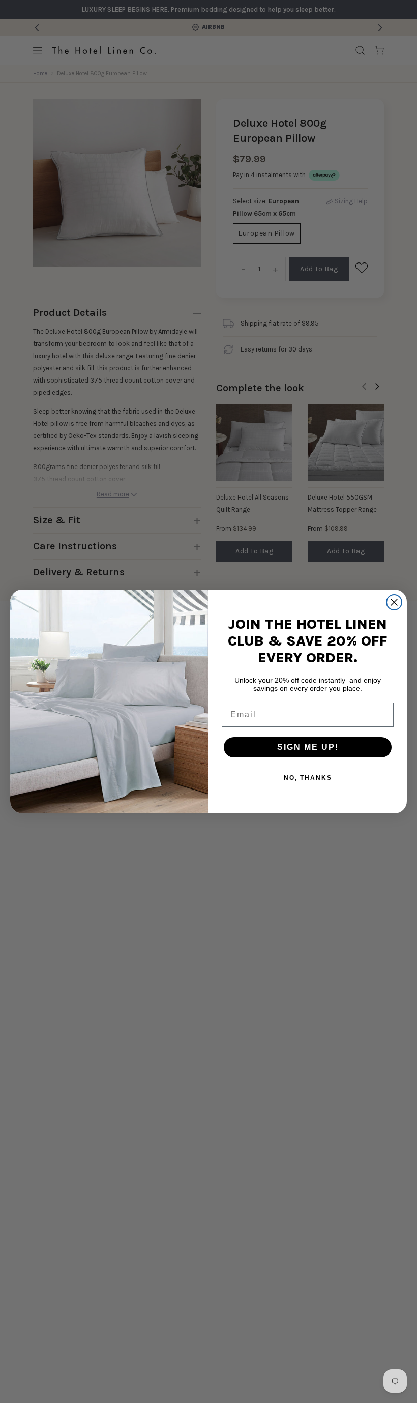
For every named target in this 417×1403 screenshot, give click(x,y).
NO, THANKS (308, 777)
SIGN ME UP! (308, 747)
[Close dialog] (394, 602)
